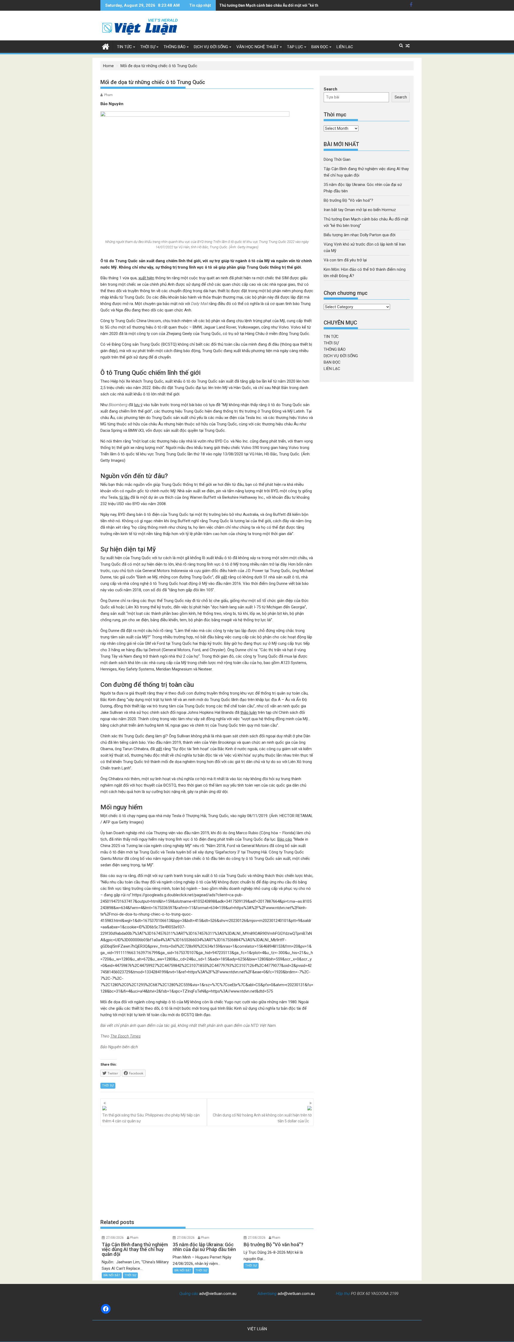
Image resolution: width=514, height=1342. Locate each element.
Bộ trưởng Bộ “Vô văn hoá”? (348, 200)
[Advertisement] (206, 1172)
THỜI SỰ (147, 46)
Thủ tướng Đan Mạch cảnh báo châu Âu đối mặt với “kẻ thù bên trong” (279, 5)
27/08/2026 (115, 1238)
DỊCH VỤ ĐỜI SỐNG (211, 46)
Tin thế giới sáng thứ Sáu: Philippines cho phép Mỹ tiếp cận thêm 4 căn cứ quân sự (151, 1118)
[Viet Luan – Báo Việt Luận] (106, 46)
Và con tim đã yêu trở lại (345, 260)
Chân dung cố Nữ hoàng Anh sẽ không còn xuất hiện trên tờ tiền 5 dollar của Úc (262, 1118)
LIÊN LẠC (345, 46)
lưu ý (138, 404)
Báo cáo (284, 839)
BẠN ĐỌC (319, 46)
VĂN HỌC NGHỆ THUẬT (257, 46)
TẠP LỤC (295, 46)
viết (224, 577)
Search (330, 89)
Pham (108, 95)
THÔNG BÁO (175, 46)
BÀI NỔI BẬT (111, 1275)
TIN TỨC (124, 46)
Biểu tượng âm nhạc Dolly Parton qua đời (359, 234)
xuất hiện (146, 278)
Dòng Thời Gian (337, 159)
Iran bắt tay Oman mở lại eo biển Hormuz (360, 209)
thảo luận (248, 712)
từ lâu (124, 497)
